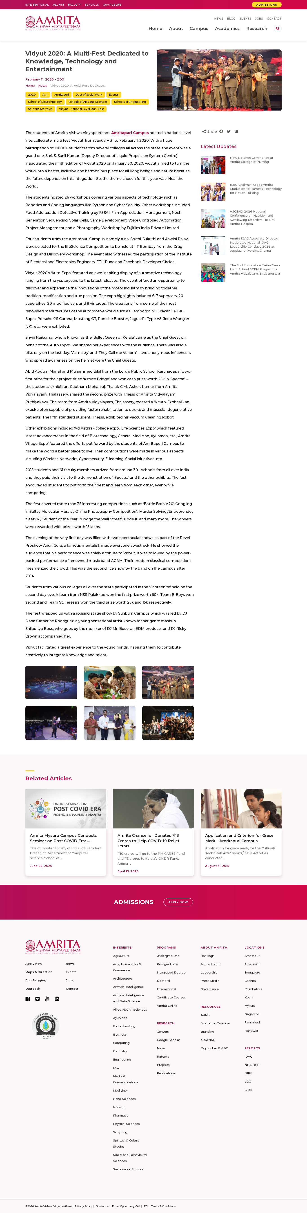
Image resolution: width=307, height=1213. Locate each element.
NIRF (248, 1073)
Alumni (58, 4)
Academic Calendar (215, 1023)
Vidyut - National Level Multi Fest (81, 109)
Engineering (122, 1059)
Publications (166, 1073)
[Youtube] (47, 998)
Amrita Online (167, 1005)
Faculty (74, 4)
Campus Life (112, 4)
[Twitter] (37, 998)
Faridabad (252, 1022)
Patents (163, 1056)
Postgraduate (167, 964)
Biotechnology (124, 1026)
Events (245, 18)
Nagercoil (252, 1014)
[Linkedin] (57, 998)
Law (116, 1068)
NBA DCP (252, 1065)
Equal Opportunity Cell (126, 1206)
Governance (210, 989)
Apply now (33, 963)
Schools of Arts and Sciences (88, 101)
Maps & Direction (38, 972)
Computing (121, 1043)
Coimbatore (254, 989)
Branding (207, 1031)
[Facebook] (27, 998)
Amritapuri (61, 94)
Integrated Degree (171, 972)
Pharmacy (120, 1115)
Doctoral (163, 980)
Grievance (102, 1206)
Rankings (207, 956)
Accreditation (211, 964)
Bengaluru (252, 972)
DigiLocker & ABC (214, 1048)
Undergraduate (168, 956)
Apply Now (178, 902)
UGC (248, 1081)
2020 (32, 94)
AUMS (205, 1015)
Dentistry (120, 1051)
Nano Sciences (124, 1099)
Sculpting (120, 1132)
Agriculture (121, 956)
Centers (163, 1031)
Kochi (249, 997)
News (218, 18)
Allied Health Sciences (130, 1009)
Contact (274, 18)
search (278, 28)
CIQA (248, 1090)
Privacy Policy (83, 1206)
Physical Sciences (126, 1124)
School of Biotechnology (45, 101)
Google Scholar (168, 1040)
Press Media (210, 980)
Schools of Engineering (130, 101)
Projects (163, 1065)
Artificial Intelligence (128, 987)
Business (120, 1034)
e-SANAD (208, 1040)
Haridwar (251, 1030)
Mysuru (250, 1005)
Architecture (122, 978)
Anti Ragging (35, 980)
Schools (92, 4)
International (37, 4)
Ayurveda (120, 1018)
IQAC (248, 1056)
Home (30, 85)
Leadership (209, 972)
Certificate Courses (171, 997)
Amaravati (252, 964)
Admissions (266, 4)
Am (44, 94)
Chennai (250, 980)
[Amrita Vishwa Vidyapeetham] (52, 22)
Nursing (119, 1107)
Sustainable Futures (128, 1169)
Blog (231, 18)
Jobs (259, 18)
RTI (146, 1206)
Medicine (120, 1090)
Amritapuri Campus (130, 133)
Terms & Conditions (163, 1206)
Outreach (32, 988)
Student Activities (40, 109)
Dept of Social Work (89, 94)
